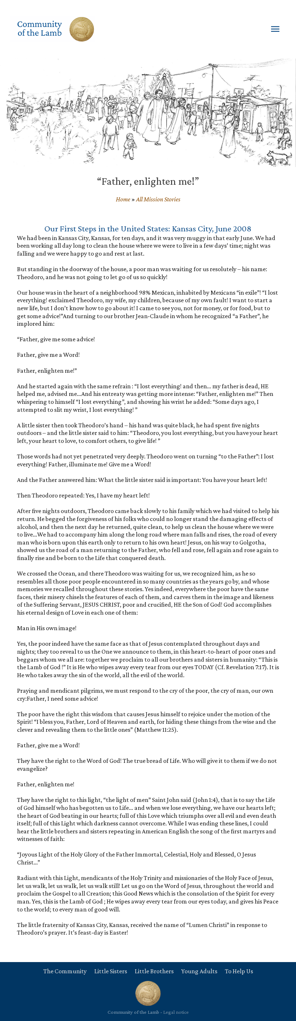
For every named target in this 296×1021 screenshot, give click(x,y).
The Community (65, 971)
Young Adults (199, 971)
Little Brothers (154, 971)
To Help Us (239, 971)
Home (123, 199)
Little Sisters (110, 971)
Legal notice (176, 1012)
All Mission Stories (158, 199)
